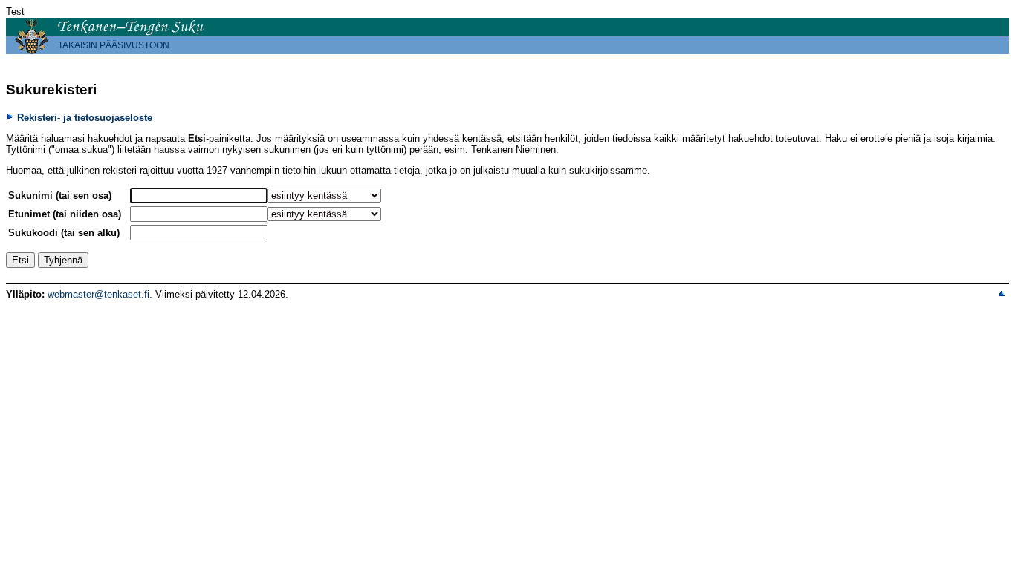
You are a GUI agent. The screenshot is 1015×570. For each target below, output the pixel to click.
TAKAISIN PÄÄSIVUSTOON (113, 45)
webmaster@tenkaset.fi (98, 294)
